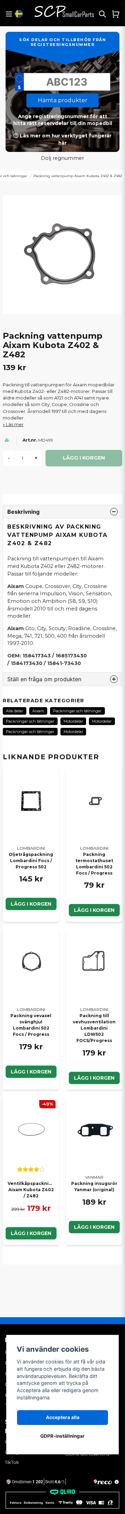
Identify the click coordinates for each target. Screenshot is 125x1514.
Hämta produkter (63, 100)
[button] (19, 14)
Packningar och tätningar (77, 710)
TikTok (12, 1462)
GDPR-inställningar (62, 1436)
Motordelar (73, 721)
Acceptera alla (63, 1417)
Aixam (38, 710)
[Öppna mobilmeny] (9, 14)
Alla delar (14, 710)
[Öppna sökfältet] (102, 14)
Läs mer (15, 424)
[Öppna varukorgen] (115, 14)
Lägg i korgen (31, 904)
